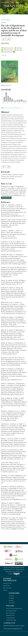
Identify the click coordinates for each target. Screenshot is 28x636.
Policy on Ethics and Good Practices (14, 608)
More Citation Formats (6, 197)
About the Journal (7, 583)
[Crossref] (19, 550)
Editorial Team (6, 585)
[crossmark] (5, 43)
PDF (3, 39)
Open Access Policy (10, 613)
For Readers (11, 598)
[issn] (8, 550)
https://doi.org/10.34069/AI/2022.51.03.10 (12, 107)
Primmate (12, 569)
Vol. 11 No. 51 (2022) (5, 19)
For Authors (11, 595)
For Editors (11, 600)
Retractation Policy (10, 615)
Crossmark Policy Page (11, 620)
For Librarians (12, 602)
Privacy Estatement (10, 617)
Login (12, 2)
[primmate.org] (16, 573)
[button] (3, 55)
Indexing (5, 590)
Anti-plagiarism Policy (11, 610)
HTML (9, 39)
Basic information (7, 587)
